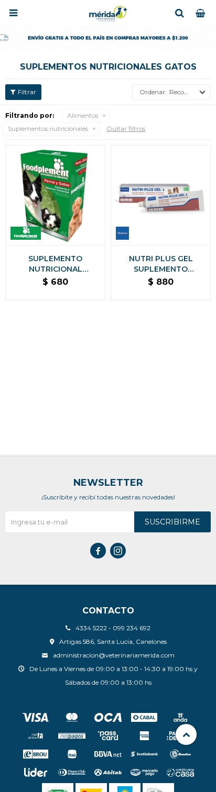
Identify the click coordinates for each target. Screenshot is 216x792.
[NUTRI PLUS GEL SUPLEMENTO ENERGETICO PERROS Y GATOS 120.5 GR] (161, 195)
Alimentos (82, 115)
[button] (179, 13)
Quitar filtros (125, 128)
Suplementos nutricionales (48, 128)
